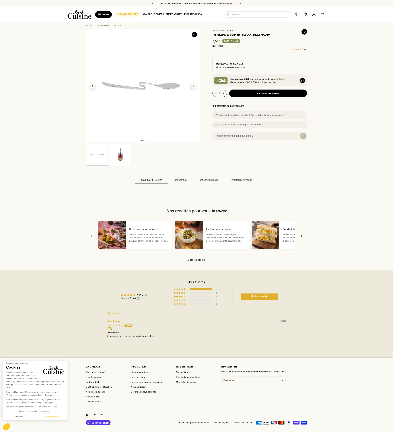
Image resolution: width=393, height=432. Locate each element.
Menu (105, 14)
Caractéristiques (208, 180)
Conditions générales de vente (194, 422)
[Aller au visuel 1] (141, 140)
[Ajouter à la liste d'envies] (304, 32)
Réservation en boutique (188, 377)
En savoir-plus (269, 82)
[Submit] (281, 380)
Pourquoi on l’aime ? (151, 180)
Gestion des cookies (242, 422)
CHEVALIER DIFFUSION (222, 31)
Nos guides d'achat (95, 392)
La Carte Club (92, 382)
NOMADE (147, 14)
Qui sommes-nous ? (96, 372)
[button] (322, 14)
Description (181, 180)
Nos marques (92, 397)
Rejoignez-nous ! (94, 402)
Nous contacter (138, 387)
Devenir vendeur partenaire (144, 392)
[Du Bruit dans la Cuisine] (79, 14)
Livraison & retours (241, 180)
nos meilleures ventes (168, 14)
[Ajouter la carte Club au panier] (302, 80)
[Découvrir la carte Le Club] (221, 80)
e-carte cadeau (193, 14)
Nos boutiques (183, 372)
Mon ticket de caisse (186, 382)
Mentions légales (221, 422)
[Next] (193, 86)
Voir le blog (196, 260)
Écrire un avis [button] (259, 296)
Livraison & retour (139, 372)
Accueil (89, 25)
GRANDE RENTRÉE (128, 14)
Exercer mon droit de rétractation (147, 382)
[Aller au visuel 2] (143, 140)
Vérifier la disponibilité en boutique (230, 67)
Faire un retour (138, 377)
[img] (113, 321)
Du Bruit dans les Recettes (99, 387)
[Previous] (92, 86)
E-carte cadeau (93, 377)
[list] (143, 86)
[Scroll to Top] (388, 414)
